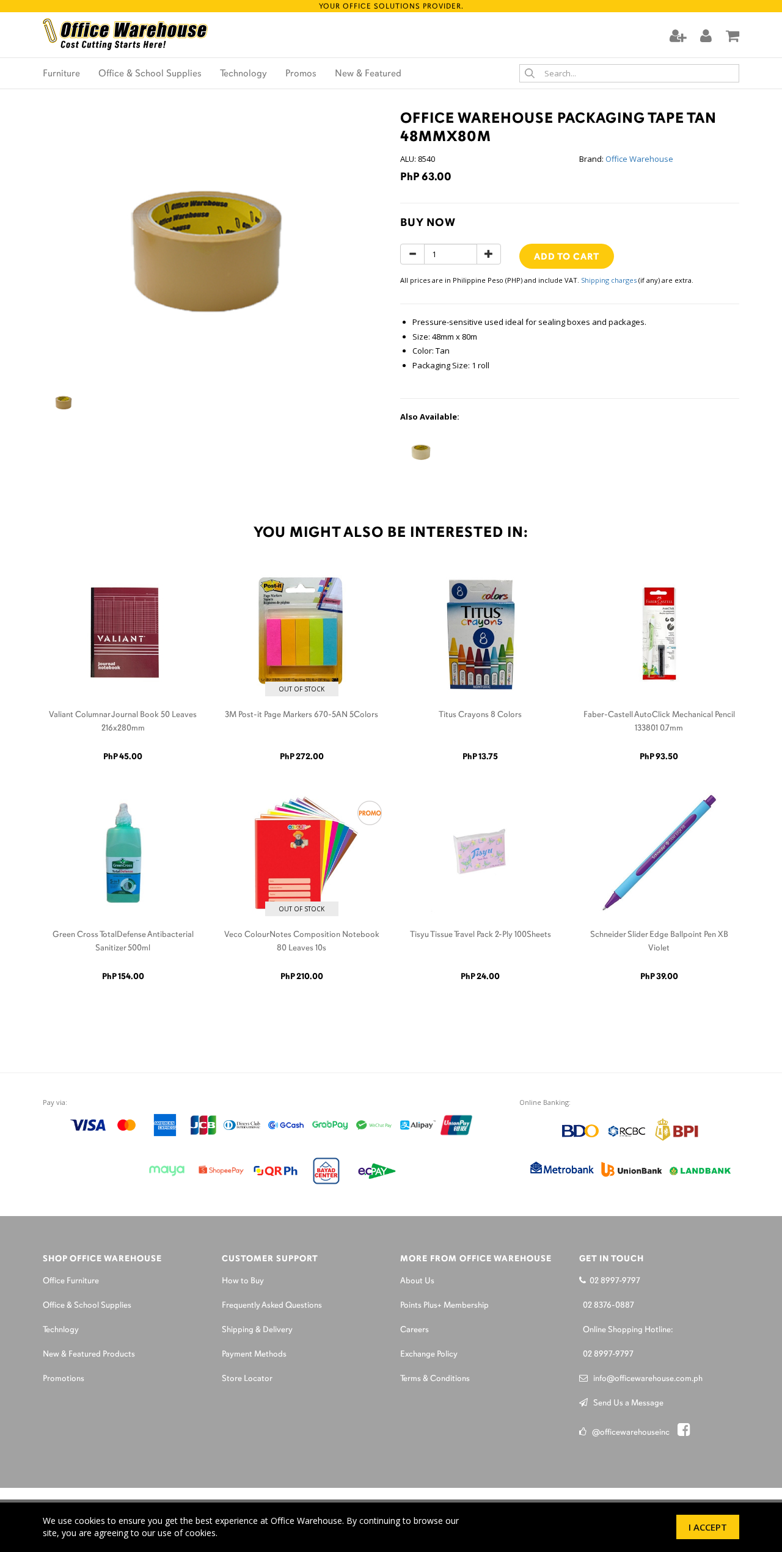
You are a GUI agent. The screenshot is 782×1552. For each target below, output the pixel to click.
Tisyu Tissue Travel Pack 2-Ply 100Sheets (480, 934)
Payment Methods (254, 1354)
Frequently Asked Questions (272, 1305)
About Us (417, 1281)
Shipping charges (609, 280)
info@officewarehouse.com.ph (645, 1378)
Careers (414, 1330)
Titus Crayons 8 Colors (480, 715)
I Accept (708, 1527)
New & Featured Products (89, 1354)
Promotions (63, 1378)
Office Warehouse (639, 158)
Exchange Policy (429, 1354)
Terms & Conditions (435, 1378)
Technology (243, 74)
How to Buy (243, 1281)
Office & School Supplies (150, 74)
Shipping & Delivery (257, 1330)
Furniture (61, 74)
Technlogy (61, 1330)
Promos (300, 74)
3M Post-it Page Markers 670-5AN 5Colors (301, 715)
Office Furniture (71, 1281)
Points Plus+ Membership (444, 1305)
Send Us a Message (625, 1403)
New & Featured (368, 74)
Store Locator (247, 1378)
